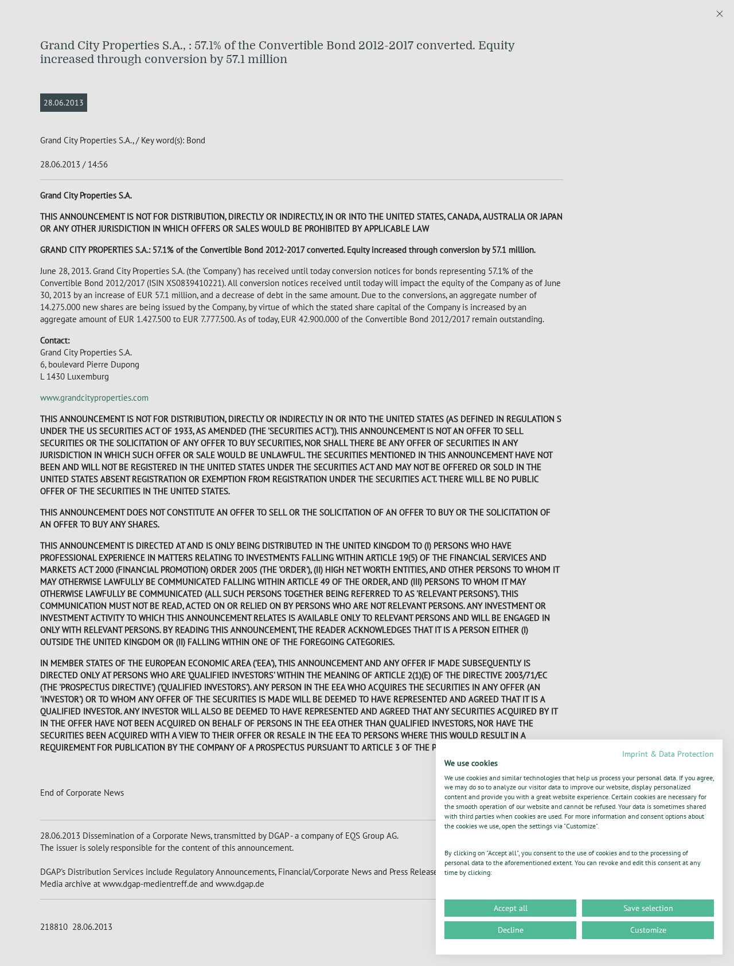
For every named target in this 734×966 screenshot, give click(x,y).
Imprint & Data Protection (668, 754)
